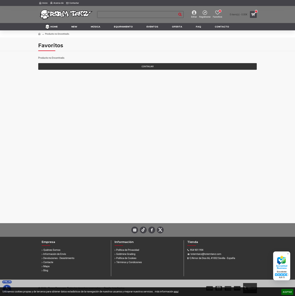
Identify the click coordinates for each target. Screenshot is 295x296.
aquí (176, 291)
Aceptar (287, 292)
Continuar (148, 66)
